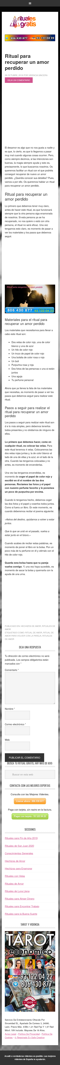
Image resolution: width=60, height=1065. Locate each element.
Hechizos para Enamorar (18, 868)
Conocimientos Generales (19, 853)
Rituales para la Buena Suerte (21, 913)
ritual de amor (33, 632)
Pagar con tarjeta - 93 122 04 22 (30, 816)
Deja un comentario (19, 80)
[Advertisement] (30, 116)
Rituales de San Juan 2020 (19, 845)
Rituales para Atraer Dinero (19, 898)
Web (7, 739)
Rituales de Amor (14, 883)
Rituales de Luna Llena (17, 891)
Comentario (12, 670)
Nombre (10, 708)
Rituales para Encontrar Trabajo (22, 906)
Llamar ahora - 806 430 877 (30, 801)
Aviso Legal (10, 1033)
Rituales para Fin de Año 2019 (21, 838)
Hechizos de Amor (31, 626)
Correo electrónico (15, 724)
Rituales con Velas (15, 876)
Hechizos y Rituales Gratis (30, 22)
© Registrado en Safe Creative (29, 1037)
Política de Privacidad (29, 1033)
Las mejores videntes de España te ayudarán (35, 1057)
